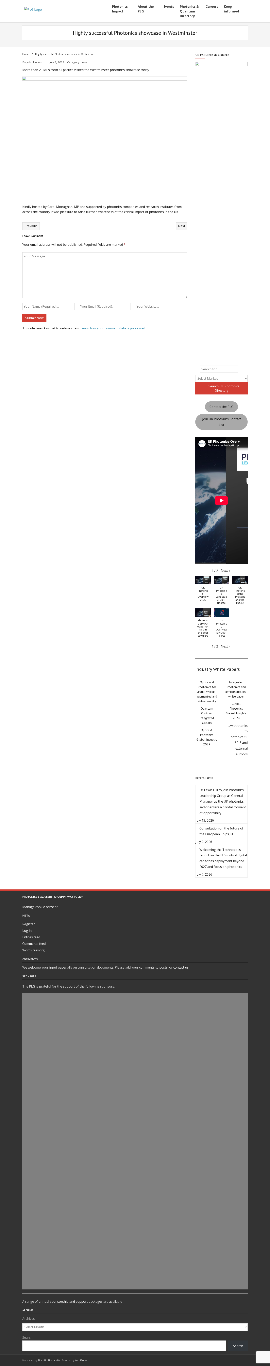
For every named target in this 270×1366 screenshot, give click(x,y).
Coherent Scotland (135, 1278)
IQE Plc (135, 1011)
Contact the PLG (221, 407)
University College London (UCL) (135, 1137)
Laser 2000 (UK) (135, 1071)
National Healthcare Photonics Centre (135, 1048)
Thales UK (135, 1026)
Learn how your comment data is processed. (113, 328)
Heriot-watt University (135, 1122)
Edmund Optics (135, 1182)
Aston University (135, 1019)
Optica (135, 1241)
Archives (28, 1318)
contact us (181, 967)
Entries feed (31, 937)
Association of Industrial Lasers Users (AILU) (135, 1248)
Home (25, 54)
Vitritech (135, 1093)
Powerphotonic (135, 1174)
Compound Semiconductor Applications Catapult (135, 1004)
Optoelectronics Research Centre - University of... (135, 1271)
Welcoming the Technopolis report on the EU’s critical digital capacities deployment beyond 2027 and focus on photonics (223, 858)
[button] (225, 571)
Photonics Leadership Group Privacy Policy (52, 897)
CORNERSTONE (135, 1108)
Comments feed (34, 943)
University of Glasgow (135, 1078)
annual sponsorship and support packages (71, 1301)
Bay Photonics (135, 1063)
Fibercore (135, 1263)
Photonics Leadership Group (135, 1189)
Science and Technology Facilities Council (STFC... (135, 1204)
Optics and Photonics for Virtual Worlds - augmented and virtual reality (206, 691)
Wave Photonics (135, 997)
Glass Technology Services (135, 1152)
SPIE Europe (135, 1159)
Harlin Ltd (135, 1056)
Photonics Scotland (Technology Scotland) (135, 1167)
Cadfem (135, 1145)
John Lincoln (34, 62)
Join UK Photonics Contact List (221, 422)
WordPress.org (33, 950)
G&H (135, 1130)
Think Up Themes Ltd (49, 1360)
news (84, 62)
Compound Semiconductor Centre (135, 1226)
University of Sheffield (135, 1041)
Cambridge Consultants (135, 1211)
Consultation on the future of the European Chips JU (221, 831)
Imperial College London (135, 1100)
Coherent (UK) (135, 1285)
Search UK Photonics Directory (223, 388)
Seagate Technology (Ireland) (135, 1034)
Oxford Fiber (135, 1085)
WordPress (81, 1360)
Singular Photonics (135, 1233)
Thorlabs (135, 1256)
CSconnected (135, 1196)
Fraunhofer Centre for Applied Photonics (135, 1115)
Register (28, 924)
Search (27, 1337)
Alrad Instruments (135, 1219)
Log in (27, 930)
